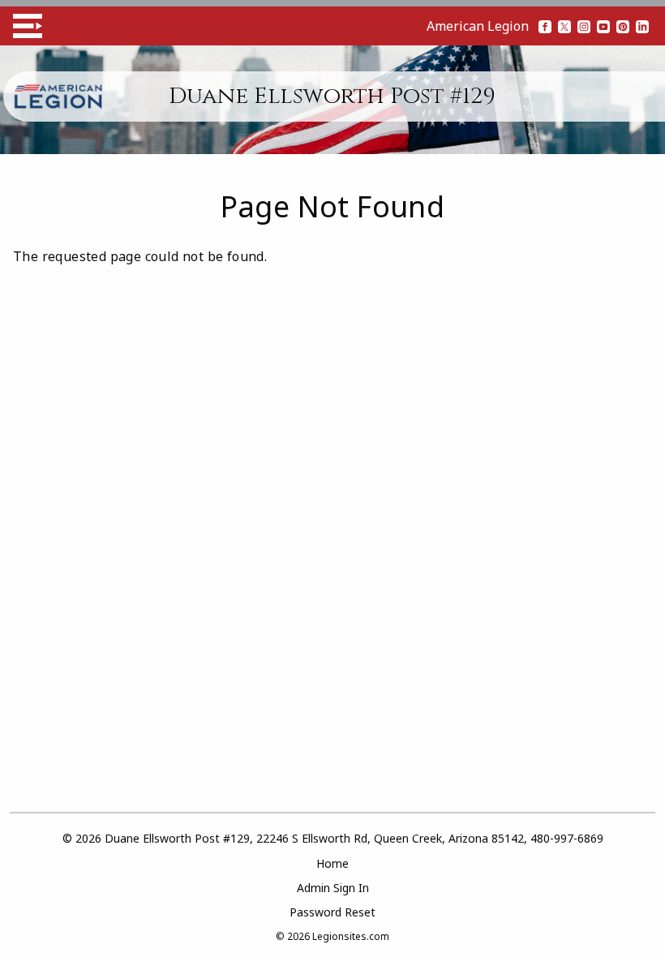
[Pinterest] (623, 26)
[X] (564, 26)
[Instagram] (584, 26)
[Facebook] (545, 26)
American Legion (478, 26)
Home (332, 863)
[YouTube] (603, 26)
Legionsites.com (350, 936)
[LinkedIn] (642, 26)
